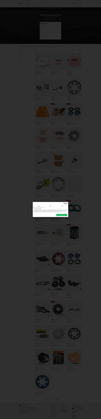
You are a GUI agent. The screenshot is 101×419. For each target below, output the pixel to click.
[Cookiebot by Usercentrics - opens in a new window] (63, 203)
